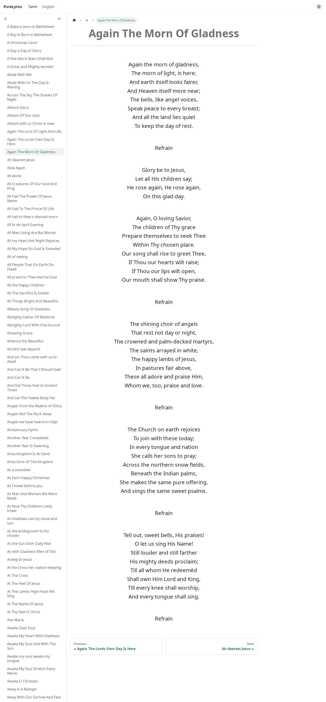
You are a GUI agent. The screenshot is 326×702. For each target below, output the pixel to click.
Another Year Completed (27, 437)
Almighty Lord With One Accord (33, 325)
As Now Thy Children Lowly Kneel (29, 508)
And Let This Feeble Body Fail (31, 397)
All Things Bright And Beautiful (32, 301)
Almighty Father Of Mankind (31, 317)
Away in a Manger (22, 689)
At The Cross (17, 575)
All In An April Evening (25, 224)
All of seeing (17, 256)
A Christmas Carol (22, 42)
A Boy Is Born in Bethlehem (29, 34)
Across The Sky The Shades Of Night (32, 97)
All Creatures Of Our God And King (32, 186)
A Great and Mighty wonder (30, 66)
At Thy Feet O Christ (23, 611)
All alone (14, 175)
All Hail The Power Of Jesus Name (29, 198)
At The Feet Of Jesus (23, 583)
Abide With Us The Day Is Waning (28, 84)
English (48, 6)
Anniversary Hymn (22, 429)
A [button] (5, 18)
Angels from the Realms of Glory (34, 405)
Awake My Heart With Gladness (33, 635)
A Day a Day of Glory (24, 50)
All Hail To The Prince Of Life (30, 208)
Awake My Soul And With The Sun (31, 646)
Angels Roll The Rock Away (29, 413)
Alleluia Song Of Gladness (28, 309)
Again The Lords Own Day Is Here (30, 141)
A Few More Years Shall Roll (30, 58)
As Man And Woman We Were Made (32, 496)
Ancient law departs (23, 349)
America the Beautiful (25, 341)
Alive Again (16, 167)
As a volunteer (19, 469)
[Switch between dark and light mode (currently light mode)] (318, 6)
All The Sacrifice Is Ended (28, 293)
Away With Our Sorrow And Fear (34, 697)
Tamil (32, 6)
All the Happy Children (25, 285)
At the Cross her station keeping (34, 567)
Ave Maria (15, 619)
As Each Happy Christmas (28, 477)
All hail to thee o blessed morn (32, 216)
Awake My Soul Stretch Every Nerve (31, 671)
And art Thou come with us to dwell (32, 359)
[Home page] (74, 20)
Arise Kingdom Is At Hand (28, 453)
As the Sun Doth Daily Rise (29, 543)
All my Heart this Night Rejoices (33, 240)
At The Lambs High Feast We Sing (31, 593)
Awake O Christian (22, 681)
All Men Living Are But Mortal (31, 232)
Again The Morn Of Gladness (31, 151)
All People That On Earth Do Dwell (30, 267)
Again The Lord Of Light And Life (34, 131)
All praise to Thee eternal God (32, 277)
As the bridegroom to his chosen (28, 533)
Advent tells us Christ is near (31, 123)
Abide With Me (19, 74)
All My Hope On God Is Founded (34, 248)
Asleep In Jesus (19, 559)
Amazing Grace (20, 333)
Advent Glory (18, 107)
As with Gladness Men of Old (31, 551)
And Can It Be (18, 377)
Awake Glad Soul (21, 627)
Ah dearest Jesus (21, 159)
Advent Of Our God (23, 115)
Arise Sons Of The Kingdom (30, 461)
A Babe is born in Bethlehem (30, 26)
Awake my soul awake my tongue (28, 658)
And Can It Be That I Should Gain (34, 369)
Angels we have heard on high (32, 421)
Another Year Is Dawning (28, 445)
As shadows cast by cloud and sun (32, 521)
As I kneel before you (24, 485)
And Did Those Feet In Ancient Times (32, 387)
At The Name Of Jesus (25, 603)
